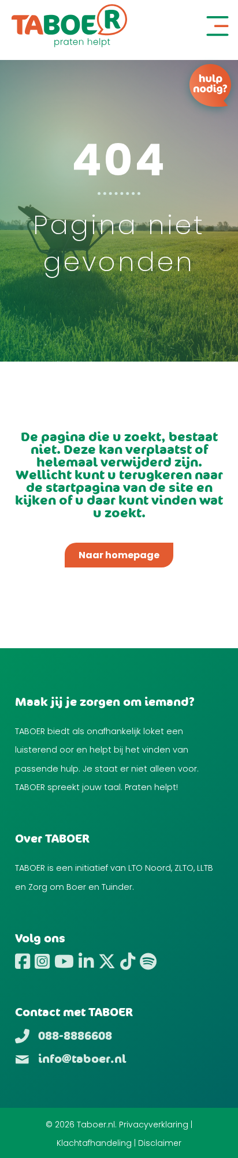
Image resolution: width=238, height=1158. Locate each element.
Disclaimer (159, 1143)
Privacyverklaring (153, 1124)
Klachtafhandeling (94, 1143)
